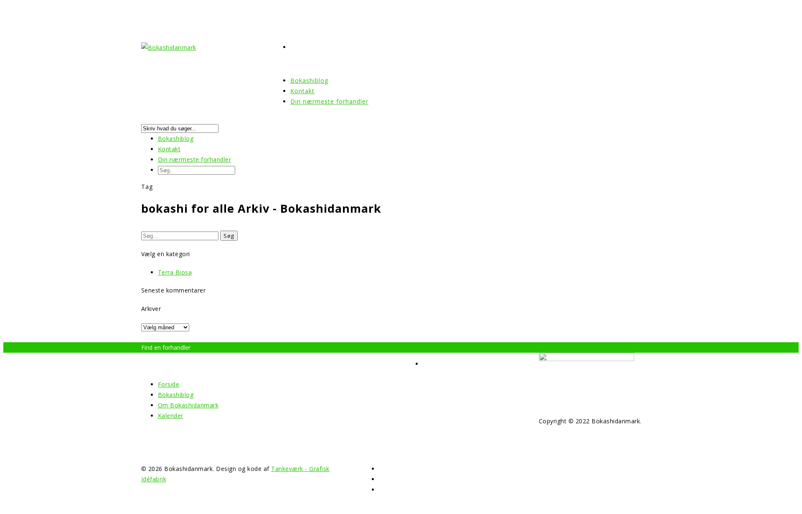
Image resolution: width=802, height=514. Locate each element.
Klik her (202, 347)
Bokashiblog (176, 138)
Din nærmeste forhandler (329, 101)
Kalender (170, 416)
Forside (169, 384)
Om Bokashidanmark (188, 405)
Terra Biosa (175, 272)
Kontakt (169, 149)
